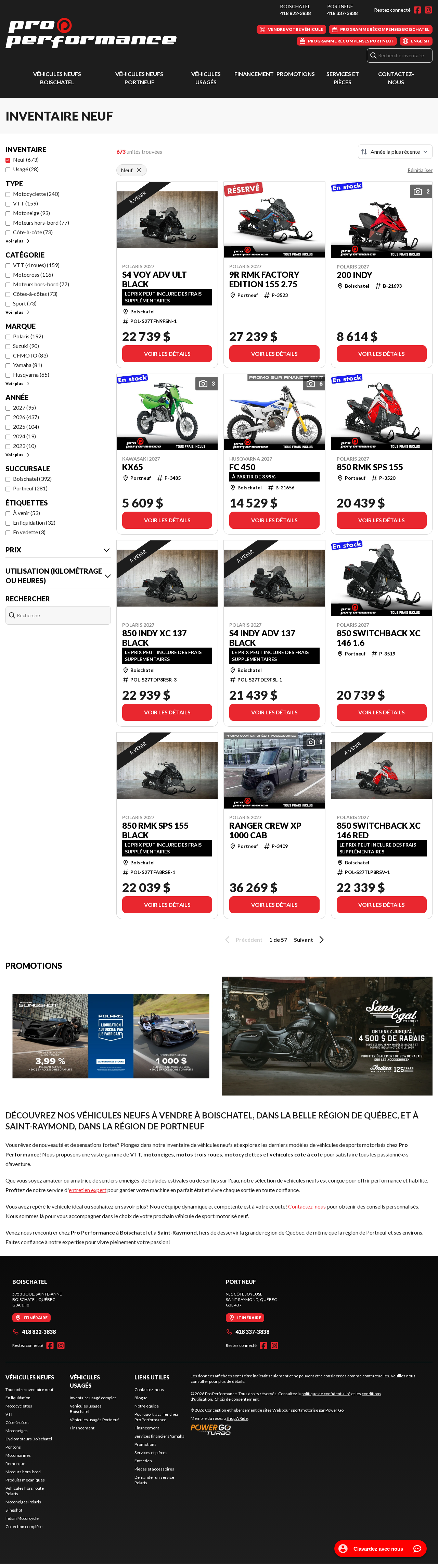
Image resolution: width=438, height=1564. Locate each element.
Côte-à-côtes (17, 1422)
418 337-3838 (342, 13)
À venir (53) (26, 513)
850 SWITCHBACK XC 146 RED (379, 830)
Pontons (13, 1447)
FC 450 (242, 467)
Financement (254, 74)
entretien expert (87, 1190)
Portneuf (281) (30, 488)
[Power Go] (268, 1429)
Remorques (16, 1463)
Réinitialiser (420, 170)
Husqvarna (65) (31, 374)
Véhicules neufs (29, 1377)
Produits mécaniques (25, 1479)
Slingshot (13, 1510)
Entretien (143, 1460)
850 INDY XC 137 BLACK (154, 638)
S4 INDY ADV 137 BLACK (262, 638)
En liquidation (17, 1397)
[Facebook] (417, 10)
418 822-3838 (295, 13)
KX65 (132, 467)
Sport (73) (25, 303)
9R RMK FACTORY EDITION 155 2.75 (264, 279)
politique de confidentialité (325, 1393)
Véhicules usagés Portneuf (94, 1419)
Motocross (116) (33, 274)
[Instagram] (428, 10)
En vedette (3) (29, 532)
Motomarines (18, 1455)
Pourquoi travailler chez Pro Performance (156, 1417)
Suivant (303, 939)
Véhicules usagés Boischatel (86, 1408)
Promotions (295, 74)
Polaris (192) (28, 336)
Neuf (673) (26, 159)
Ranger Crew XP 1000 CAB (265, 830)
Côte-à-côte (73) (33, 232)
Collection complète (23, 1526)
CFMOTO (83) (30, 355)
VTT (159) (25, 203)
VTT (9, 1414)
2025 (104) (26, 426)
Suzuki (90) (26, 345)
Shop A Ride (237, 1418)
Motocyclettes (18, 1406)
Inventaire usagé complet (93, 1397)
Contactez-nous (307, 1206)
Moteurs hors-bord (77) (41, 222)
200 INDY (354, 275)
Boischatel (295, 6)
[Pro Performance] (91, 33)
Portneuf (340, 6)
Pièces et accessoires (154, 1469)
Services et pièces (150, 1452)
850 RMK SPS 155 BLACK (155, 830)
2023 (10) (24, 445)
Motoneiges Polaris (23, 1501)
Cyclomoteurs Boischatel (28, 1438)
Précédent (249, 939)
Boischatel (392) (32, 478)
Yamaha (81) (27, 365)
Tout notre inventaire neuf (29, 1389)
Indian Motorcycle (22, 1518)
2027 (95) (24, 407)
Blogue (140, 1397)
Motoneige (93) (31, 213)
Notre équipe (146, 1406)
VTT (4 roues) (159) (36, 265)
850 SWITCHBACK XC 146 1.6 (379, 638)
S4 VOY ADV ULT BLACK (154, 279)
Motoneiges (16, 1430)
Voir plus (14, 240)
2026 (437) (26, 417)
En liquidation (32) (34, 522)
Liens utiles (151, 1377)
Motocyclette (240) (36, 193)
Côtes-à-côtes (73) (35, 293)
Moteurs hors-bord (23, 1471)
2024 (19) (24, 436)
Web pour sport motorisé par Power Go (308, 1410)
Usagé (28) (26, 169)
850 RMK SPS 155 (370, 467)
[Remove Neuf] (139, 170)
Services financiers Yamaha (159, 1436)
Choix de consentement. (237, 1399)
